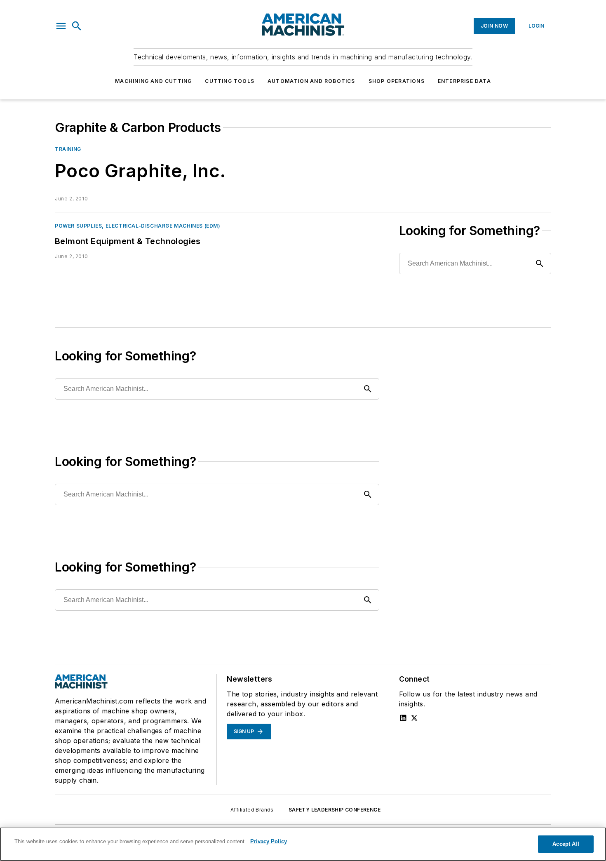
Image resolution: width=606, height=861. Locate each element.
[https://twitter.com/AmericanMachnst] (414, 718)
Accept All (565, 844)
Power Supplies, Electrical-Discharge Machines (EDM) (138, 226)
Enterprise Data (464, 81)
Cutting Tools (229, 81)
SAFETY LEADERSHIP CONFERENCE (335, 810)
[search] (76, 26)
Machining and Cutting (153, 81)
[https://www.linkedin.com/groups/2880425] (403, 718)
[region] (303, 844)
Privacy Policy (268, 841)
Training (68, 149)
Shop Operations (397, 81)
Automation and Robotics (311, 81)
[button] (61, 26)
